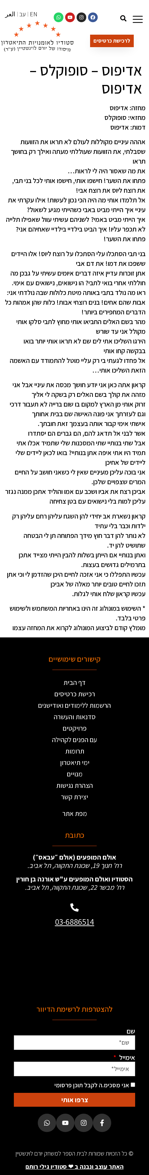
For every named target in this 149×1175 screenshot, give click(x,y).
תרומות (74, 751)
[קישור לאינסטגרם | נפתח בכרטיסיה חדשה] (81, 17)
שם (130, 1031)
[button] (123, 18)
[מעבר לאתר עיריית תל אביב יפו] (45, 962)
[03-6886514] (74, 907)
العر (10, 14)
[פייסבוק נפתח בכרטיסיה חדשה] (102, 1123)
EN (33, 14)
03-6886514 (74, 921)
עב (22, 14)
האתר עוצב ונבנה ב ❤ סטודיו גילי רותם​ (75, 1166)
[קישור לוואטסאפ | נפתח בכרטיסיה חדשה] (58, 17)
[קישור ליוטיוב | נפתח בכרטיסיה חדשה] (70, 17)
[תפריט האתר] (138, 19)
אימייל (126, 1057)
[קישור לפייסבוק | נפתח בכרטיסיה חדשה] (93, 17)
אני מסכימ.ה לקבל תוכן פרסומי (91, 1085)
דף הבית (74, 682)
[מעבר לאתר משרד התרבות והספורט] (104, 962)
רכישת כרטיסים (74, 693)
